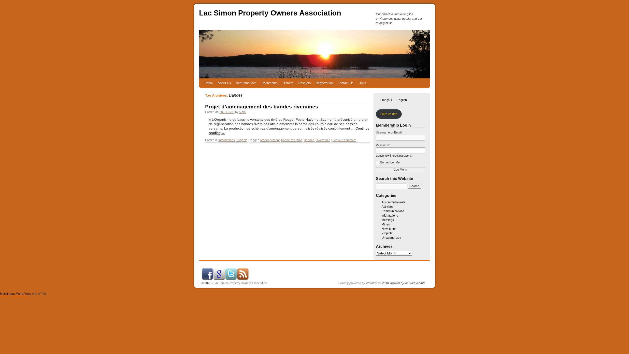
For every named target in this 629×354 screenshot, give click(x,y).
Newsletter (389, 229)
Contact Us (346, 83)
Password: (383, 145)
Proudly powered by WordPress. (359, 283)
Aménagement (270, 140)
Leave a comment (344, 140)
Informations (226, 140)
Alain (242, 112)
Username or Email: (389, 132)
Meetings (388, 220)
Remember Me (390, 162)
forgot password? (402, 155)
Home (208, 83)
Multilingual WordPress (15, 293)
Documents (269, 83)
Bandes (309, 140)
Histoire (288, 83)
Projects (241, 140)
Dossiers (304, 83)
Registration (324, 83)
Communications (393, 211)
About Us (224, 83)
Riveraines (323, 140)
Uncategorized (391, 237)
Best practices (246, 83)
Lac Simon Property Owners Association (270, 13)
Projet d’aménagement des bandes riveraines (261, 106)
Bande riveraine (291, 140)
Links (362, 83)
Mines (386, 224)
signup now (382, 155)
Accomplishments (393, 202)
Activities (387, 206)
